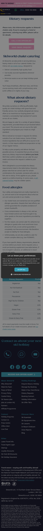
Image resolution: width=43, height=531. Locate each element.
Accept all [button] (21, 269)
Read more (22, 265)
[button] (21, 274)
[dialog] (21, 265)
